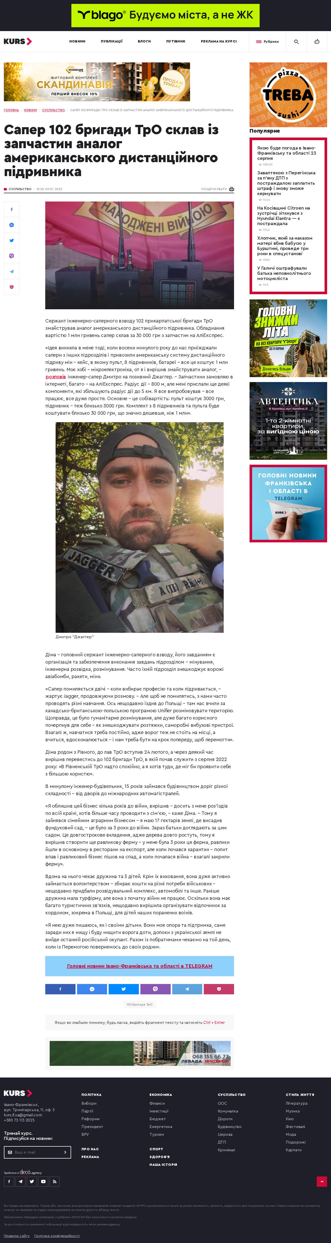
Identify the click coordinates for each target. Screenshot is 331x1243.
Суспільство (20, 189)
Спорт (156, 1149)
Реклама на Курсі (219, 41)
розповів (56, 377)
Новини (77, 41)
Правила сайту (17, 1236)
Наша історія (163, 1165)
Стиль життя (300, 1095)
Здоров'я (159, 1157)
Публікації (111, 41)
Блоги (144, 41)
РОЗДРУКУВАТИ (214, 189)
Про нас (90, 1149)
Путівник (175, 41)
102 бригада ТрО (140, 1004)
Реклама (90, 1157)
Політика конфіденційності (57, 1236)
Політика (91, 1095)
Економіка (160, 1095)
